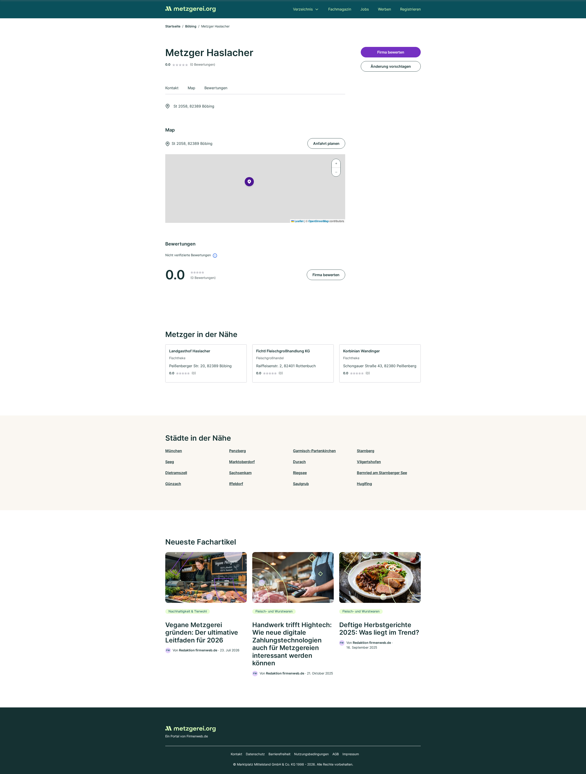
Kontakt (236, 754)
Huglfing (364, 483)
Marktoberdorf (242, 461)
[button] (249, 183)
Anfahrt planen (326, 143)
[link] (206, 363)
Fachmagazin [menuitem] (339, 9)
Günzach (173, 483)
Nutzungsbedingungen (311, 754)
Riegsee (300, 472)
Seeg (169, 461)
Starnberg (365, 450)
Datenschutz (255, 754)
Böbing (190, 26)
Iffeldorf (236, 483)
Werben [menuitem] (384, 9)
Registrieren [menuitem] (410, 9)
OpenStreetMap (318, 221)
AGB (335, 754)
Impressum (350, 754)
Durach (299, 461)
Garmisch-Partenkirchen (314, 450)
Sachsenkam (240, 472)
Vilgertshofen (369, 461)
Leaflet (299, 221)
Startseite (172, 26)
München (173, 450)
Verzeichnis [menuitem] (303, 9)
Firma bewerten (325, 274)
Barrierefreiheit (279, 754)
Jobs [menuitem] (364, 9)
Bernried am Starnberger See (382, 472)
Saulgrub (301, 483)
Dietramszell (176, 472)
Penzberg (237, 450)
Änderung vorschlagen (391, 66)
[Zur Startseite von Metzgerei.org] (190, 9)
